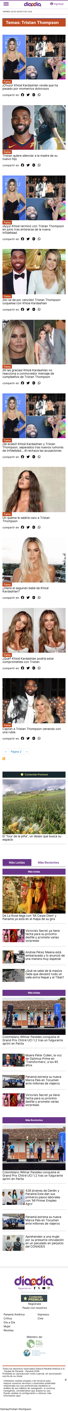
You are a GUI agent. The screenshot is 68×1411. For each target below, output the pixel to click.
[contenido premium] (34, 1298)
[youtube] (43, 1288)
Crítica (8, 1318)
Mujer (7, 1326)
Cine (40, 1318)
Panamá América (14, 1314)
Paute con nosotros (34, 1307)
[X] (39, 1288)
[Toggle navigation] (6, 3)
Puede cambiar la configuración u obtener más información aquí (27, 1394)
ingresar (59, 3)
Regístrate (34, 1303)
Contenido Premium (36, 774)
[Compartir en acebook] (22, 95)
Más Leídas (17, 862)
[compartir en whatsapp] (39, 95)
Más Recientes (48, 862)
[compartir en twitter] (28, 95)
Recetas (9, 1330)
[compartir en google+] (33, 95)
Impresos (43, 1314)
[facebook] (34, 1288)
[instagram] (49, 1288)
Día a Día (9, 1322)
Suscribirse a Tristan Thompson (3, 758)
